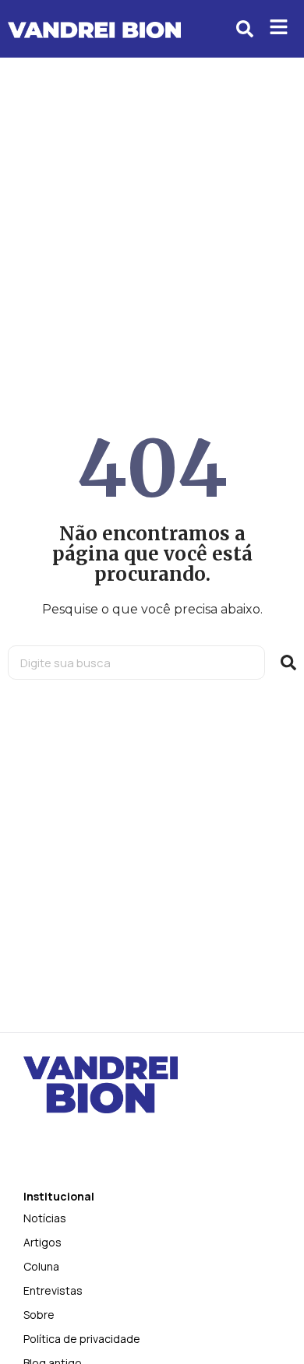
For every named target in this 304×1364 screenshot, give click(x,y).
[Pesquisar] (288, 662)
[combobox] (136, 662)
